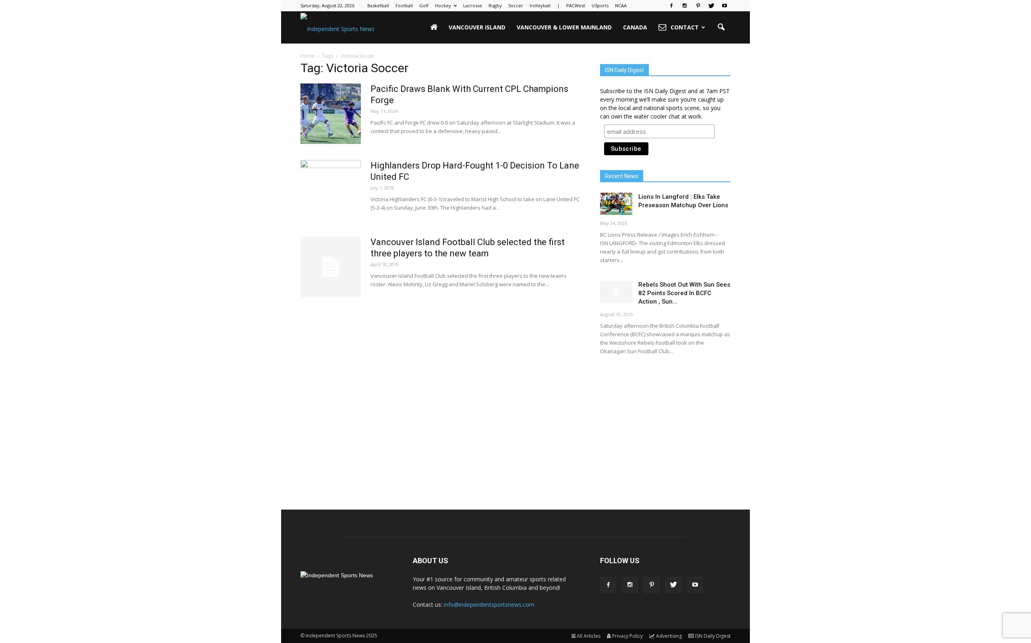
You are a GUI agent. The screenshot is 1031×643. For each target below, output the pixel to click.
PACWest (575, 5)
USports (600, 5)
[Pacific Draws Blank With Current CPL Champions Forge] (330, 113)
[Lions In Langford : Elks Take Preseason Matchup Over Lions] (616, 204)
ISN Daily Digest (713, 636)
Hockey (443, 5)
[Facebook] (671, 5)
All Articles (588, 636)
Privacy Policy (627, 636)
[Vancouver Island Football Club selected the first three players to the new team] (330, 267)
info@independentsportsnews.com (489, 604)
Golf (424, 5)
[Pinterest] (698, 5)
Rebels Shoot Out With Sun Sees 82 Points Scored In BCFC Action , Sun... (684, 293)
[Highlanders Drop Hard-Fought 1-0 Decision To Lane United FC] (330, 190)
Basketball (378, 5)
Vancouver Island (477, 27)
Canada (635, 27)
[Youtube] (724, 5)
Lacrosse (472, 5)
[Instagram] (685, 5)
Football (404, 5)
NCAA (621, 5)
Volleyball (540, 5)
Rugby (495, 5)
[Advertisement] (665, 425)
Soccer (515, 5)
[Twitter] (711, 5)
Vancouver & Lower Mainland (564, 27)
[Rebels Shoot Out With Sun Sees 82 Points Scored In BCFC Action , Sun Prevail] (616, 292)
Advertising (669, 636)
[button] (721, 27)
